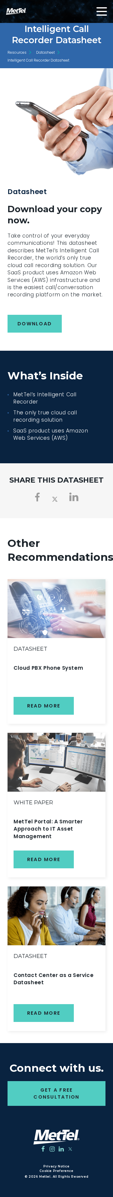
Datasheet (45, 52)
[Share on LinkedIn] (74, 497)
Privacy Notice (56, 1166)
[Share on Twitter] (55, 498)
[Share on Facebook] (37, 497)
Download (34, 323)
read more (44, 705)
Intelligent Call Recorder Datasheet (38, 60)
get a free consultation (56, 1093)
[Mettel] (56, 1137)
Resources (17, 52)
